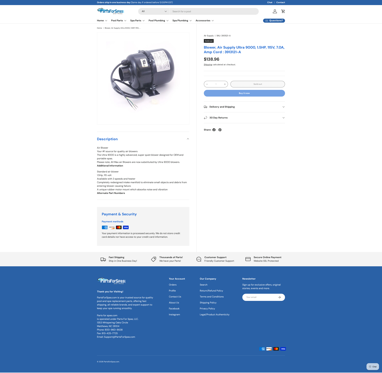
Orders (173, 284)
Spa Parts (135, 20)
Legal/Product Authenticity (214, 314)
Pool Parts (117, 20)
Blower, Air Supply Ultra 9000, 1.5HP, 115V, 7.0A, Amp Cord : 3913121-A (123, 28)
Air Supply (209, 35)
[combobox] (198, 11)
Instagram (174, 314)
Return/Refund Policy (211, 290)
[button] (283, 11)
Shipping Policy (208, 302)
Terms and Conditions (212, 296)
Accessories (203, 20)
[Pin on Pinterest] (220, 130)
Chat (269, 2)
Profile (172, 290)
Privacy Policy (207, 308)
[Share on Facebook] (214, 130)
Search (203, 284)
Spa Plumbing (180, 20)
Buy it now (244, 93)
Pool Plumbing (157, 20)
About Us (174, 302)
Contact (280, 2)
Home (100, 20)
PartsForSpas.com (111, 361)
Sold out (258, 84)
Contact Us (175, 296)
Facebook (174, 308)
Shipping (208, 64)
